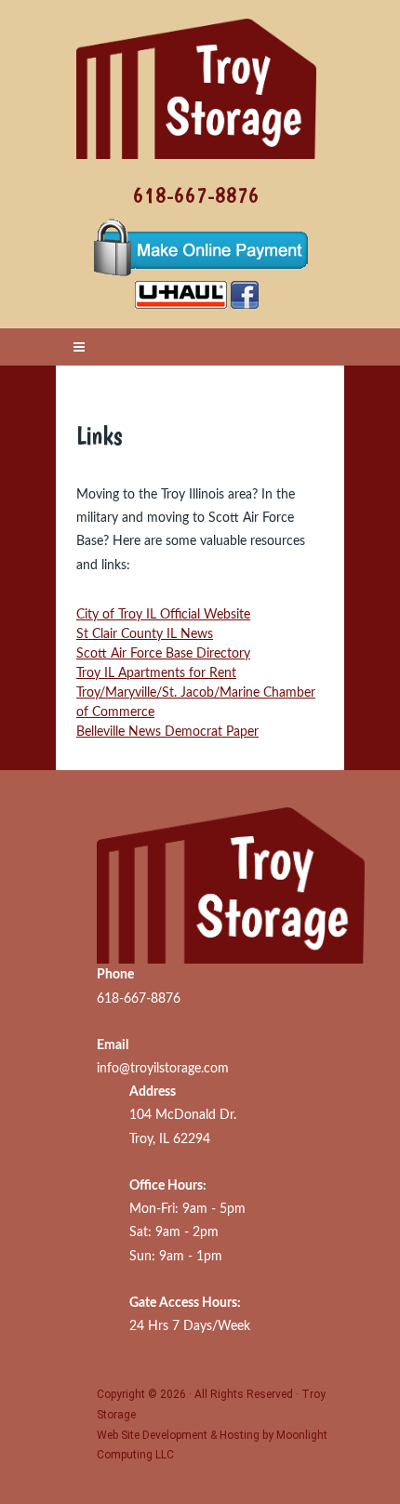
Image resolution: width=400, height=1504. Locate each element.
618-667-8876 (196, 194)
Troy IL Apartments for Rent (156, 673)
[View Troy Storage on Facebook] (245, 293)
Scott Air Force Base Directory (163, 653)
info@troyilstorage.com (163, 1068)
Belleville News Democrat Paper (167, 732)
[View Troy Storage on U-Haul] (181, 293)
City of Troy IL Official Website (163, 614)
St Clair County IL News (144, 634)
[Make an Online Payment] (196, 249)
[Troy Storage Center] (196, 79)
